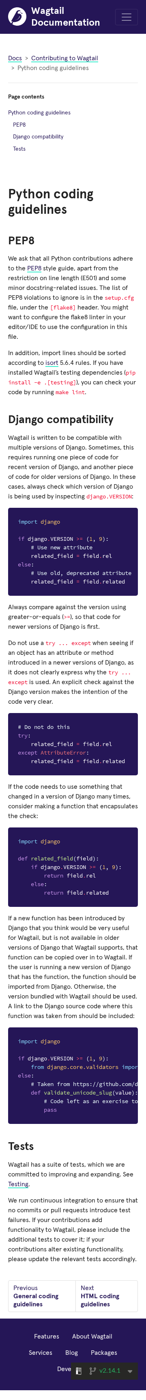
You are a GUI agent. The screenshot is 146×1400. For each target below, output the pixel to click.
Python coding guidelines (39, 113)
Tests (19, 149)
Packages (104, 1353)
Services (40, 1353)
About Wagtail (92, 1336)
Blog (71, 1353)
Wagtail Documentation (65, 17)
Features (46, 1336)
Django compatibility (38, 137)
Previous (35, 1296)
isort (51, 363)
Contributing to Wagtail (64, 58)
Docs (15, 58)
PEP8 (34, 268)
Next (100, 1296)
